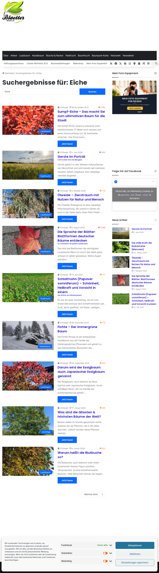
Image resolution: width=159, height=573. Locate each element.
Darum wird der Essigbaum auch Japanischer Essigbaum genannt (81, 371)
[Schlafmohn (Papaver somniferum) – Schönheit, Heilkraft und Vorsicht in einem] (120, 298)
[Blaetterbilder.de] (13, 12)
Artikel (14, 55)
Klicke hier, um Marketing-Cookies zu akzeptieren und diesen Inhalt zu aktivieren (134, 194)
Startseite (9, 73)
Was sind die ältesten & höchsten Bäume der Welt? (79, 414)
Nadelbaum (38, 55)
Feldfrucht (71, 55)
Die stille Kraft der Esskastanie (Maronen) (142, 246)
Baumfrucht (84, 55)
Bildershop (78, 63)
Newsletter (128, 55)
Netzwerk (116, 55)
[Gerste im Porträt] (120, 233)
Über (5, 55)
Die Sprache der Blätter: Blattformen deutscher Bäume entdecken (143, 280)
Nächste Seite (91, 494)
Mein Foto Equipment (96, 63)
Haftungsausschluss (14, 63)
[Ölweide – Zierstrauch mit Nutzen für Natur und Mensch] (120, 262)
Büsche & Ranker (54, 55)
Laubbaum (24, 55)
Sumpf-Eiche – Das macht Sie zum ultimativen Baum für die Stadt (81, 116)
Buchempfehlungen (60, 63)
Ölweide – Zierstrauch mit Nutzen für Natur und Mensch (81, 197)
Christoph (64, 107)
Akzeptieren (135, 545)
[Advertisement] (107, 25)
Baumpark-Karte (100, 55)
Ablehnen (135, 553)
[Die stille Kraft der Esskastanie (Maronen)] (120, 247)
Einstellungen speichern (134, 562)
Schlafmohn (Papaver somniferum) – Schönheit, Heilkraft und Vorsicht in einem (144, 299)
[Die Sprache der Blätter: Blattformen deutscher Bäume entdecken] (120, 280)
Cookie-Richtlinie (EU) (37, 63)
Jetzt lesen (67, 143)
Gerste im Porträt (142, 229)
